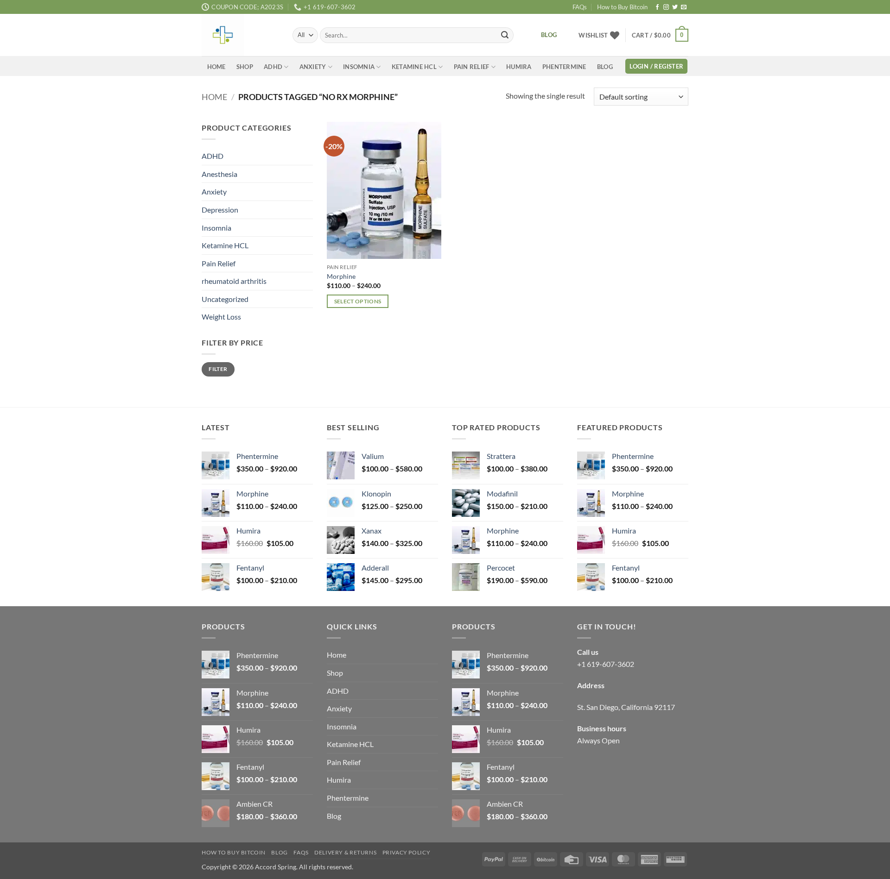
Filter (218, 369)
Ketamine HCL (414, 66)
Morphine (341, 276)
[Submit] (505, 35)
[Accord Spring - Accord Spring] (240, 35)
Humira (519, 66)
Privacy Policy (406, 852)
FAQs (579, 7)
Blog (605, 66)
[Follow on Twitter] (675, 7)
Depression (220, 209)
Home (216, 66)
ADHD (273, 66)
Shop (244, 66)
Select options (357, 301)
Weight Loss (221, 317)
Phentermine (564, 66)
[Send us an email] (684, 7)
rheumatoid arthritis (234, 281)
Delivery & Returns (345, 852)
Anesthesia (219, 174)
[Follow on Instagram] (666, 7)
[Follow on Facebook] (657, 7)
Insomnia (359, 66)
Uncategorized (225, 299)
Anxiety (312, 66)
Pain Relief (472, 66)
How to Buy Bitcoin (622, 7)
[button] (660, 35)
